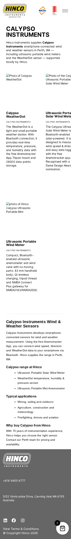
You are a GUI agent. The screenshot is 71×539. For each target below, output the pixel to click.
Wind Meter (57, 372)
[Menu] (65, 11)
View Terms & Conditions (21, 529)
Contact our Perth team (21, 439)
